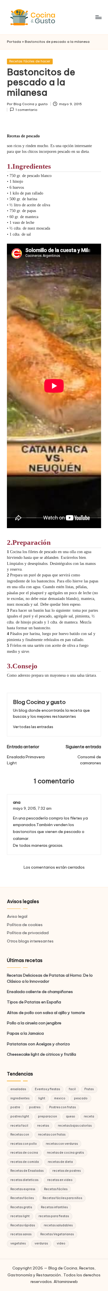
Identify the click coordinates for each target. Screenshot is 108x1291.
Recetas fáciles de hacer (29, 61)
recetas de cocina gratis (65, 1153)
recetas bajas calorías (75, 1126)
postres (34, 1107)
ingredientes (19, 1098)
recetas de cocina (24, 1153)
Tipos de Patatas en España (34, 1002)
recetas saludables (58, 1225)
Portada (14, 42)
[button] (33, 727)
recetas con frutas (51, 1134)
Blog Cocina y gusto (39, 702)
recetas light (20, 1216)
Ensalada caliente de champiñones (40, 991)
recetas (43, 1126)
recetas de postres (66, 1171)
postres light (19, 1116)
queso (70, 1116)
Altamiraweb (66, 1281)
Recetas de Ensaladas (26, 1171)
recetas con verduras (62, 1144)
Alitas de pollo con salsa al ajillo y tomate (46, 1012)
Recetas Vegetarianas (57, 1234)
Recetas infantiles (54, 1207)
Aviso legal (17, 916)
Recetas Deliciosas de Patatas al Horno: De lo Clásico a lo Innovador (50, 978)
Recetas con (19, 1134)
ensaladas (18, 1089)
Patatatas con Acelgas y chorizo (38, 1043)
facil (72, 1089)
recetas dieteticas (24, 1180)
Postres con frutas (62, 1107)
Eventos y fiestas (47, 1089)
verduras (41, 1243)
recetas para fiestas (54, 1216)
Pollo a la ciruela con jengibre (34, 1023)
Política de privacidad (28, 932)
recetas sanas (20, 1234)
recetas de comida (24, 1162)
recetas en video (60, 1180)
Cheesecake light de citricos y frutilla (41, 1054)
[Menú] (98, 17)
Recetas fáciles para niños (62, 1198)
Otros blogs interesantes (30, 941)
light (41, 1098)
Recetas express (22, 1189)
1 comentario (26, 110)
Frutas (89, 1089)
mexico (59, 1098)
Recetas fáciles (55, 1189)
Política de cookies (25, 924)
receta (89, 1116)
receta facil (19, 1126)
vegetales (18, 1243)
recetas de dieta (60, 1162)
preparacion (47, 1116)
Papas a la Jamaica (25, 1033)
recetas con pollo (23, 1144)
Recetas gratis (21, 1207)
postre (15, 1107)
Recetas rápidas (22, 1225)
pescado (81, 1098)
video (61, 1243)
